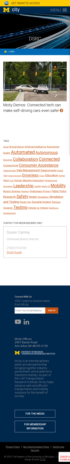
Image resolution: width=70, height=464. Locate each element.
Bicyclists (7, 160)
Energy (62, 175)
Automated (23, 152)
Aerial (6, 147)
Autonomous (46, 152)
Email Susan (14, 252)
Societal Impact (41, 202)
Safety (22, 196)
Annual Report (16, 147)
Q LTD (43, 459)
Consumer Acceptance (38, 165)
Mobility (58, 185)
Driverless (30, 175)
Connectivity (10, 165)
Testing (20, 207)
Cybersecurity (9, 170)
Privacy (47, 191)
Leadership (23, 185)
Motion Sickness (12, 191)
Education (51, 175)
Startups (56, 202)
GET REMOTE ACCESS (25, 3)
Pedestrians (36, 191)
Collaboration (25, 159)
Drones (42, 176)
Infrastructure (51, 180)
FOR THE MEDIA (35, 413)
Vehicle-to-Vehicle (38, 207)
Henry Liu (8, 180)
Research (9, 197)
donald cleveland (14, 176)
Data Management (28, 170)
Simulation (43, 197)
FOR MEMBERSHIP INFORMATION (35, 426)
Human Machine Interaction (29, 180)
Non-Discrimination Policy (36, 447)
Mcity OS (46, 186)
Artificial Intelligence (35, 147)
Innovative (8, 186)
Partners (25, 191)
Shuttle (33, 197)
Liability (37, 186)
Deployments (49, 170)
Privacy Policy (13, 447)
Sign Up (52, 310)
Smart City (25, 202)
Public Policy (58, 191)
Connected (49, 159)
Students (8, 208)
